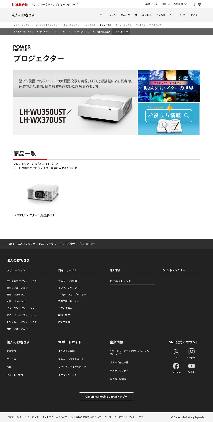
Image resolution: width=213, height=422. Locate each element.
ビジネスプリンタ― (68, 287)
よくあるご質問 (66, 350)
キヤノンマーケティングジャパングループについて (130, 352)
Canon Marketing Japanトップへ (106, 396)
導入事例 (146, 15)
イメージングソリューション (22, 308)
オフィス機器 (105, 24)
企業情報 (178, 4)
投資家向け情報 (118, 378)
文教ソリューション (17, 301)
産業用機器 (64, 321)
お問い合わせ (14, 417)
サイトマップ (32, 417)
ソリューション (108, 15)
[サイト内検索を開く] (193, 4)
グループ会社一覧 (119, 362)
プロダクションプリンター (48, 24)
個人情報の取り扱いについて (86, 417)
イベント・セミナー (189, 15)
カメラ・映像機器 (123, 24)
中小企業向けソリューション (22, 280)
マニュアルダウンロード (71, 358)
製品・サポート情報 (155, 4)
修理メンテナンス (67, 375)
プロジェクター (121, 31)
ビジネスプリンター (23, 24)
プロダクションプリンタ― (72, 294)
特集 (9, 367)
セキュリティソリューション (22, 315)
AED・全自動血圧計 (101, 31)
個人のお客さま (18, 342)
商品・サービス (129, 15)
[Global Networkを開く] (199, 4)
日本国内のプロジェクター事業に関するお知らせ (48, 168)
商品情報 (11, 350)
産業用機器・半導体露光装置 (148, 24)
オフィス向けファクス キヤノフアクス (72, 31)
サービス (11, 358)
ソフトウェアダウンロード (72, 367)
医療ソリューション (17, 294)
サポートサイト (70, 342)
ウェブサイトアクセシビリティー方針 (124, 417)
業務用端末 (91, 24)
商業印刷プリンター (73, 24)
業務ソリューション (17, 328)
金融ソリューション (17, 287)
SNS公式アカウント (184, 342)
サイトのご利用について (55, 417)
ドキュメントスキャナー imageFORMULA (32, 31)
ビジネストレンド (165, 15)
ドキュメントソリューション (22, 321)
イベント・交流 (15, 375)
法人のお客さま (23, 14)
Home (10, 243)
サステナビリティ (119, 370)
